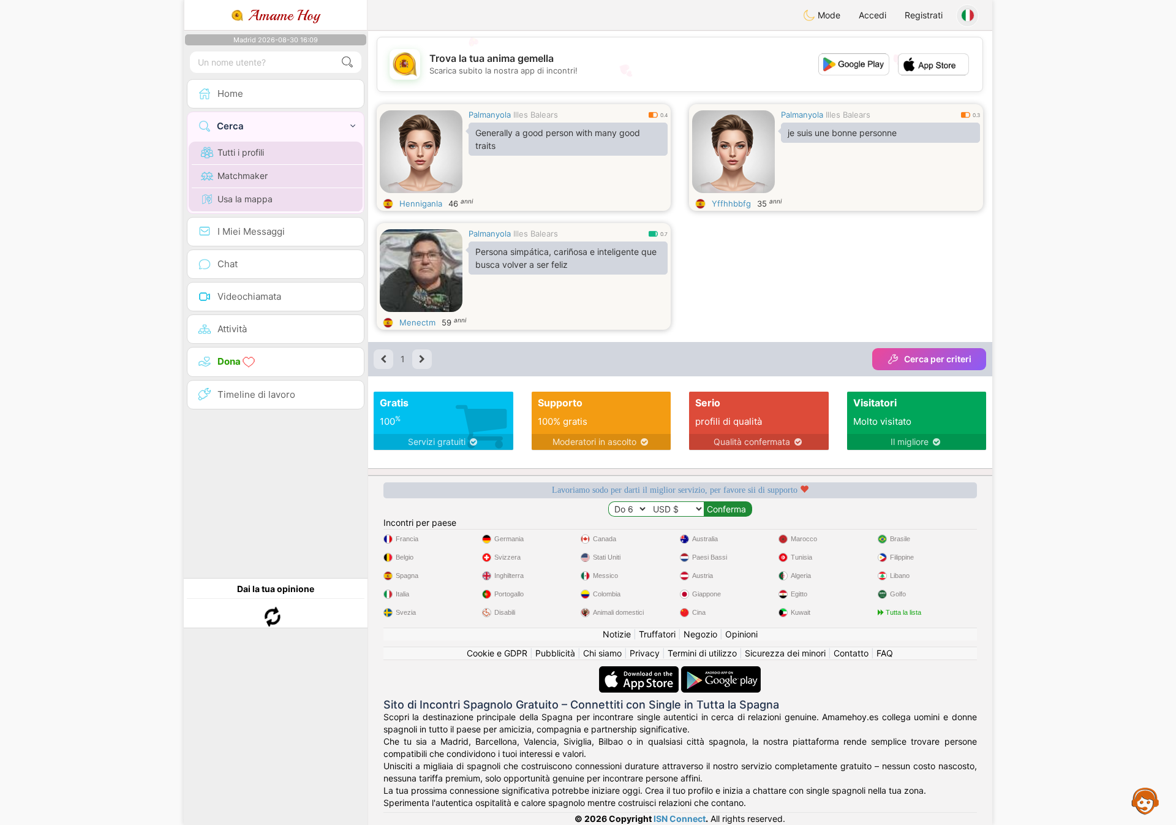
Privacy (645, 653)
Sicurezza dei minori (785, 653)
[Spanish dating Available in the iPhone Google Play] (721, 672)
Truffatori (657, 634)
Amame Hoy (282, 15)
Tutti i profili (240, 152)
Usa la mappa (245, 199)
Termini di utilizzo (702, 653)
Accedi (872, 15)
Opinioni (741, 634)
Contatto (851, 653)
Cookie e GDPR (497, 653)
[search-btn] (347, 62)
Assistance (1145, 800)
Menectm (417, 322)
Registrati (924, 15)
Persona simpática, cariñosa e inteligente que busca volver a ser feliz (566, 258)
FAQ (884, 653)
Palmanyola (490, 115)
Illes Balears (535, 115)
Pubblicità (555, 653)
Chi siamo (602, 653)
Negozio (700, 634)
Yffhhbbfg (731, 203)
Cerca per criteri (937, 359)
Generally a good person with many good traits (557, 139)
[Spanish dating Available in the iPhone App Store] (640, 672)
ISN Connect (680, 818)
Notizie (617, 634)
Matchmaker (242, 175)
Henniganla (420, 203)
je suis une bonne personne (842, 132)
